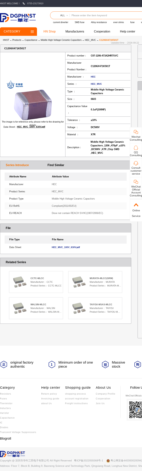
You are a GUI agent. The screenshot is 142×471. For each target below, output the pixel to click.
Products (16, 40)
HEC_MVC (91, 40)
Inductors (5, 408)
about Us (46, 403)
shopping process (75, 394)
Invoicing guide (50, 398)
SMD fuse (79, 22)
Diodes (4, 427)
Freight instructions (76, 403)
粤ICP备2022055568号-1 (88, 460)
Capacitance (31, 40)
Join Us (100, 403)
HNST (6, 40)
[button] (60, 15)
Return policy (49, 394)
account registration (77, 398)
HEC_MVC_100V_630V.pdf (31, 127)
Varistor (4, 413)
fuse (132, 22)
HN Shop (49, 31)
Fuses (3, 398)
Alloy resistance (99, 22)
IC (1, 422)
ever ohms (118, 22)
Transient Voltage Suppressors (18, 432)
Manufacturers (74, 31)
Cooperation (102, 31)
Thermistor (6, 403)
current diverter (60, 22)
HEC (93, 76)
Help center (127, 31)
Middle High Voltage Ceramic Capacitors (61, 40)
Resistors (5, 394)
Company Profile (105, 394)
